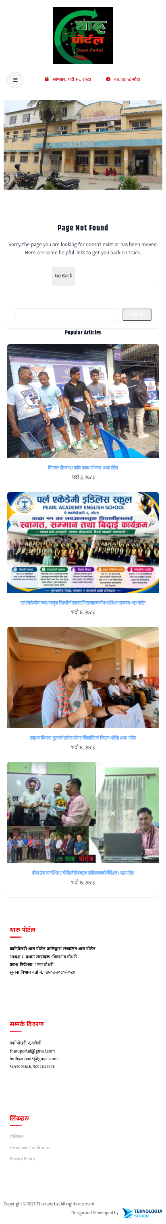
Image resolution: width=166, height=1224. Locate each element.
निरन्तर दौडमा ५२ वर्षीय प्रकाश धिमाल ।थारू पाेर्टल (83, 468)
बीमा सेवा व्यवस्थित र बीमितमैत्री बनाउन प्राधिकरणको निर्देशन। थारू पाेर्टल (83, 873)
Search (137, 314)
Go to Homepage (26, 275)
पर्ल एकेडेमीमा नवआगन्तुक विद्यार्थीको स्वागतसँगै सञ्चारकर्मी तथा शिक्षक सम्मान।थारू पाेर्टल (83, 603)
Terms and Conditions (30, 1148)
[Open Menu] (15, 80)
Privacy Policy (22, 1159)
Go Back (63, 276)
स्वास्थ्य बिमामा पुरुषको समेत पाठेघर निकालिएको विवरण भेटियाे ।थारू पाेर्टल (83, 738)
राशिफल (16, 1137)
